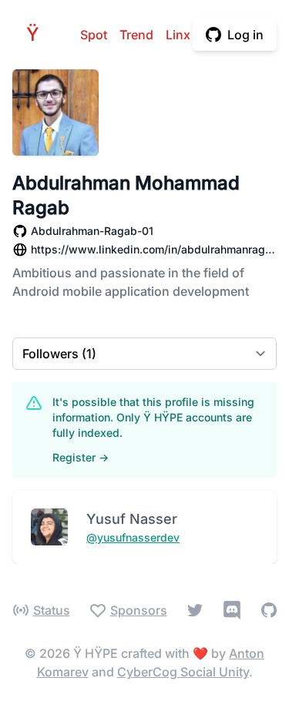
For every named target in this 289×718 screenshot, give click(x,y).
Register (80, 457)
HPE (37, 34)
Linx (178, 34)
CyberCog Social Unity (183, 671)
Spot (93, 34)
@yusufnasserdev (133, 537)
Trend (136, 34)
